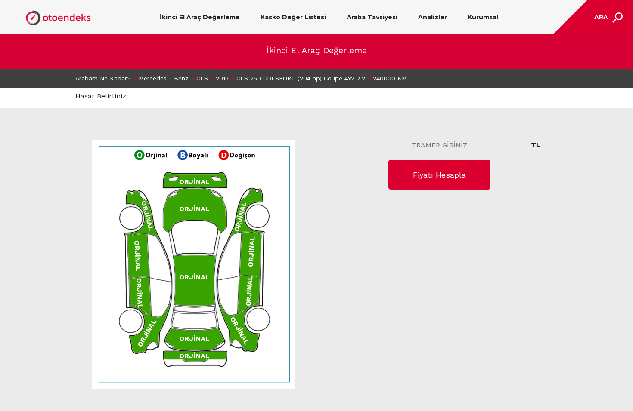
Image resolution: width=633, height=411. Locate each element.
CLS (202, 78)
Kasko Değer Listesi (293, 17)
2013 (222, 78)
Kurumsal (483, 17)
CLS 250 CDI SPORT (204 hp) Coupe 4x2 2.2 (300, 78)
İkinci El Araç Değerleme (200, 17)
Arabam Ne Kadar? (103, 78)
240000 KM (390, 78)
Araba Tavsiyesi (372, 17)
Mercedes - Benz (164, 78)
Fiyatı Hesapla (439, 174)
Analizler (432, 17)
